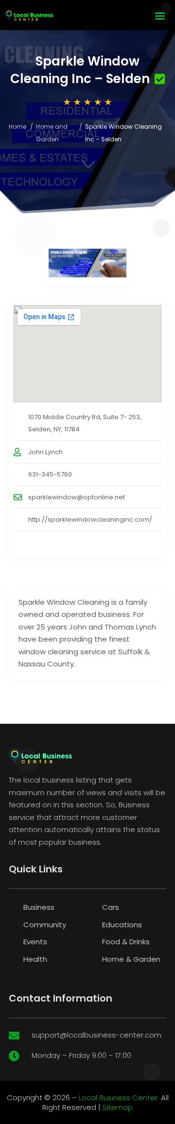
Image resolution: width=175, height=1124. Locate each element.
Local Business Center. (119, 1097)
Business (38, 907)
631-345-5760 (50, 474)
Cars (110, 907)
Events (35, 942)
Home (17, 126)
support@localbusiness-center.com (96, 1035)
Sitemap (117, 1107)
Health (35, 959)
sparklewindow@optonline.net (76, 497)
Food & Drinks (126, 942)
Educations (122, 925)
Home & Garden (131, 959)
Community (44, 925)
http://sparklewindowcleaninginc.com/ (90, 519)
